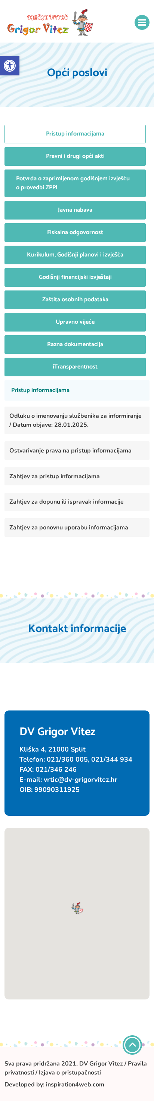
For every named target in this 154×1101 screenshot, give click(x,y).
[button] (9, 65)
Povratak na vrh (132, 1045)
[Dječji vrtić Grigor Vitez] (50, 22)
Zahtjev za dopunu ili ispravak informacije (66, 502)
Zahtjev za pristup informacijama (54, 476)
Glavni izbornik (142, 22)
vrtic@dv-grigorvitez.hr (80, 779)
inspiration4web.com (75, 1084)
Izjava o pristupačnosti (70, 1073)
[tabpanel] (77, 464)
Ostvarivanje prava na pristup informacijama (70, 451)
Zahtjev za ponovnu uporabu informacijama (68, 527)
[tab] (75, 134)
